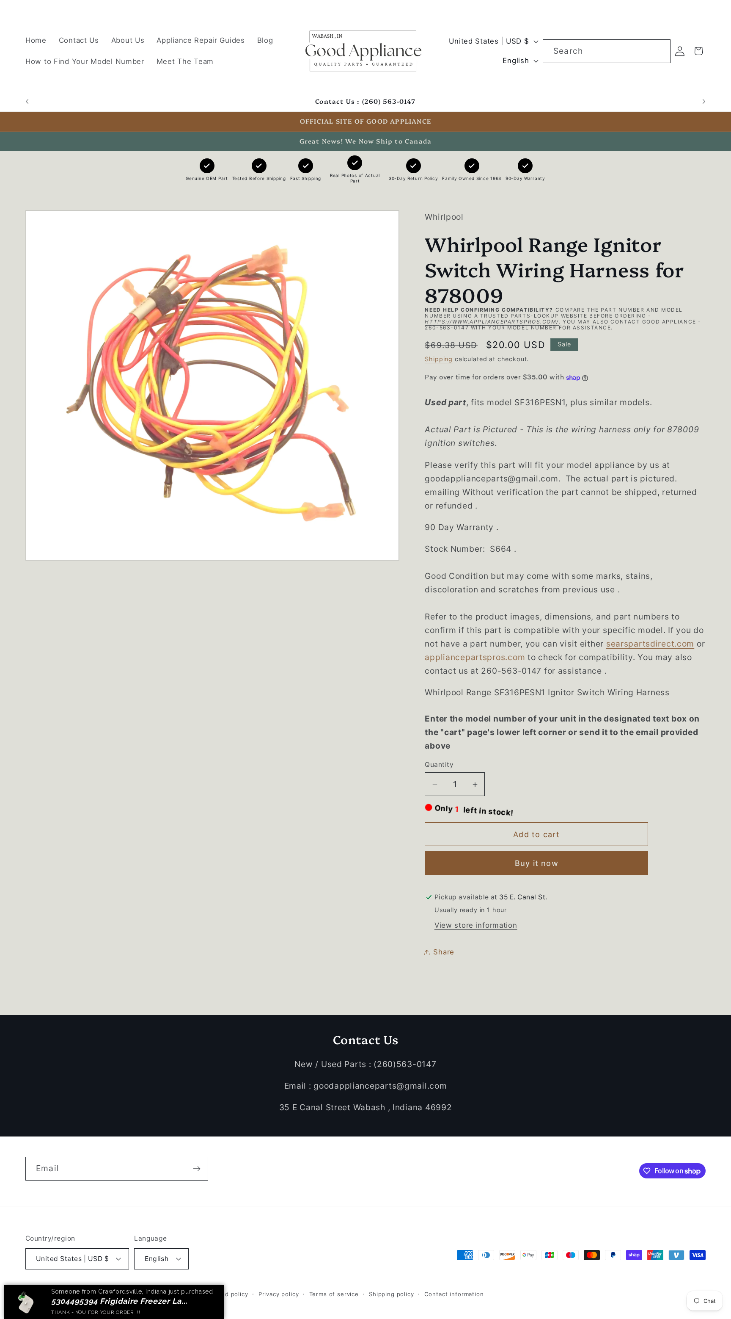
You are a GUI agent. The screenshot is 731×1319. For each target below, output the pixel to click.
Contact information (454, 1293)
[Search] (659, 51)
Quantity (439, 764)
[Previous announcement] (27, 101)
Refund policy (228, 1293)
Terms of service (334, 1293)
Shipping (439, 358)
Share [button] (443, 952)
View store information (475, 925)
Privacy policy (278, 1293)
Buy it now (536, 863)
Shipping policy (391, 1293)
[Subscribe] (196, 1169)
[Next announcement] (704, 101)
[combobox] (606, 51)
